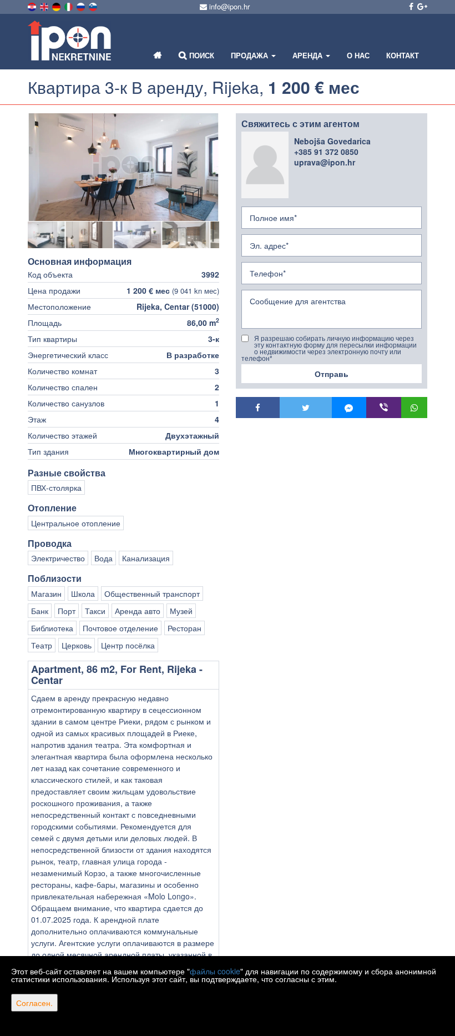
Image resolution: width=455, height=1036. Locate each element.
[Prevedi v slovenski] (94, 5)
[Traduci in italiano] (69, 5)
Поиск (200, 55)
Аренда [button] (308, 55)
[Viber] (383, 407)
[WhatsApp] (414, 407)
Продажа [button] (250, 55)
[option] (53, 234)
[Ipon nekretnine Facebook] (410, 6)
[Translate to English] (45, 5)
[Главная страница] (157, 55)
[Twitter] (306, 407)
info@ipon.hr (228, 6)
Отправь (331, 373)
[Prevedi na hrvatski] (33, 5)
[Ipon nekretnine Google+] (421, 6)
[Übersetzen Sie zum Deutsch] (57, 5)
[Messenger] (349, 407)
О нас (358, 55)
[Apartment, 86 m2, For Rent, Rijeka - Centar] (123, 167)
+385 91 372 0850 (326, 151)
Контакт (402, 55)
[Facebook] (258, 407)
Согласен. (34, 1002)
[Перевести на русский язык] (82, 5)
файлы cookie (215, 971)
